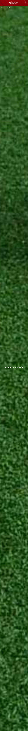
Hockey (11, 370)
